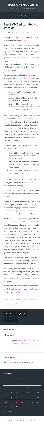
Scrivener (28, 78)
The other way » (10, 320)
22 (16, 402)
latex (18, 304)
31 (27, 406)
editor (9, 304)
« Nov (5, 412)
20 (6, 402)
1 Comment (24, 32)
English (19, 299)
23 (22, 402)
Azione (14, 299)
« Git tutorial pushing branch (15, 314)
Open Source (31, 299)
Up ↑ (35, 420)
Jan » (10, 412)
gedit (14, 304)
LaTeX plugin (33, 51)
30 (22, 406)
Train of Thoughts (22, 4)
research (23, 40)
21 (11, 402)
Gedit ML (16, 292)
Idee (24, 299)
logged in (16, 362)
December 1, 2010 (10, 32)
